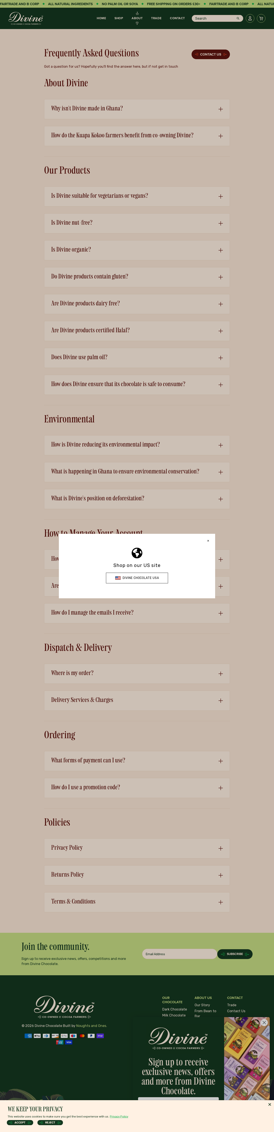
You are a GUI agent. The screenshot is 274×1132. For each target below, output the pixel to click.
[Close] (270, 1104)
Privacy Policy (119, 1116)
